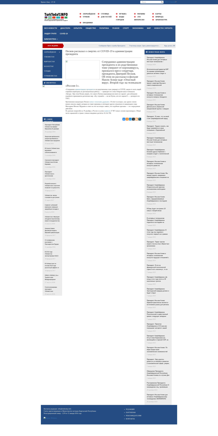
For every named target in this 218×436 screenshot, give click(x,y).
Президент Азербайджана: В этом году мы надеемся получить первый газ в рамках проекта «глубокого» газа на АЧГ (158, 232)
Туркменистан (50, 76)
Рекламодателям (133, 416)
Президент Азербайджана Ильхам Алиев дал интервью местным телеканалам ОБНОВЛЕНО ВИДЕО (157, 140)
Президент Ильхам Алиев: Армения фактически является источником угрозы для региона (158, 302)
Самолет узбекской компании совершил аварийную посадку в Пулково (51, 207)
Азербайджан (89, 14)
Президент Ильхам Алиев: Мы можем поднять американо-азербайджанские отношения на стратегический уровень (158, 175)
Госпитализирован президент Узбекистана (51, 289)
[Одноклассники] (127, 119)
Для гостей (106, 17)
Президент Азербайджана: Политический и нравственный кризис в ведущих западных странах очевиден (157, 314)
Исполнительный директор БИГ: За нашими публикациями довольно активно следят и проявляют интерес (158, 71)
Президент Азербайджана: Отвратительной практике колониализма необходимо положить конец (156, 187)
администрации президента (84, 89)
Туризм (86, 17)
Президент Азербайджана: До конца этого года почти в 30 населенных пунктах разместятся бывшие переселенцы (157, 279)
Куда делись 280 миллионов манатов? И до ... (172, 46)
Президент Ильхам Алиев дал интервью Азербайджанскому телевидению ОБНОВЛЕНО (157, 397)
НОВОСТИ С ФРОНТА (163, 28)
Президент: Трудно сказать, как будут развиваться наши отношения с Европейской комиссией (158, 128)
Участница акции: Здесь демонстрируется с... (137, 46)
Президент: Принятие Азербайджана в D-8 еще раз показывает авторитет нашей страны (157, 326)
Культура (78, 28)
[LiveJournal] (139, 119)
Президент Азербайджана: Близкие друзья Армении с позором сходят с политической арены (158, 152)
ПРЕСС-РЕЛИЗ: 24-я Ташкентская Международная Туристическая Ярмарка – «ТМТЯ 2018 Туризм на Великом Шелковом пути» (51, 278)
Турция (47, 71)
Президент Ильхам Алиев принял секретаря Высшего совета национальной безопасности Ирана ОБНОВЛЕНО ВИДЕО (156, 83)
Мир (149, 28)
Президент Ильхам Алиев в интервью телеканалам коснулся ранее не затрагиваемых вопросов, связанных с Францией (156, 164)
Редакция (130, 409)
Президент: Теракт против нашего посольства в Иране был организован (158, 244)
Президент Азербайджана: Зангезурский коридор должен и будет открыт (158, 291)
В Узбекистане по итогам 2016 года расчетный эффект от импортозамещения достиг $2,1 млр (52, 266)
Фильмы (141, 14)
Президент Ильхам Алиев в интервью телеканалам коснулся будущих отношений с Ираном (158, 256)
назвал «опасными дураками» (99, 102)
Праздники (88, 23)
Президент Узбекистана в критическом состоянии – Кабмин (51, 174)
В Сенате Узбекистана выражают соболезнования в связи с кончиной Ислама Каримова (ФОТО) (52, 151)
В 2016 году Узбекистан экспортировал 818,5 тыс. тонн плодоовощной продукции (51, 254)
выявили (107, 111)
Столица (105, 14)
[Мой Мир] (130, 119)
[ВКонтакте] (124, 119)
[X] (133, 119)
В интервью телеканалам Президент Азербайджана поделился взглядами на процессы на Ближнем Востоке (157, 220)
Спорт (126, 28)
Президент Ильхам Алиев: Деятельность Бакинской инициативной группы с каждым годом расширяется (158, 107)
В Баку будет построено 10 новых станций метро (156, 209)
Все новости (50, 28)
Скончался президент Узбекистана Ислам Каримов (52, 162)
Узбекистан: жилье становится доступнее (52, 196)
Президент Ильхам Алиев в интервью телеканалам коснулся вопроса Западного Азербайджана (157, 95)
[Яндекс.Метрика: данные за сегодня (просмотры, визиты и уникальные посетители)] (50, 418)
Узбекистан (49, 57)
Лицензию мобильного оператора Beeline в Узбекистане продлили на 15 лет (52, 139)
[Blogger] (136, 119)
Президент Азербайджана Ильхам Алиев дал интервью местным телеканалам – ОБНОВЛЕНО (157, 60)
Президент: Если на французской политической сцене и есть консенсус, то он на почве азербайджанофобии (157, 267)
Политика (104, 28)
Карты (158, 14)
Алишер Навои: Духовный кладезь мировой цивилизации (52, 230)
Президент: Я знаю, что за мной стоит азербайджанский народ (158, 117)
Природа (159, 17)
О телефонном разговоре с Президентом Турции (52, 242)
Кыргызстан (49, 61)
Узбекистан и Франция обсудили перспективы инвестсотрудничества (52, 219)
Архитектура (161, 20)
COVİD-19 (64, 34)
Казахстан (48, 66)
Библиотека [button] (50, 39)
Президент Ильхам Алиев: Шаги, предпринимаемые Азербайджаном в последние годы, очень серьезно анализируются (157, 199)
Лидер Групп (50, 34)
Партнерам (130, 412)
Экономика (138, 28)
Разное (115, 28)
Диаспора (65, 28)
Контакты (130, 419)
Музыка (122, 14)
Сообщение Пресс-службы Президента (105, 46)
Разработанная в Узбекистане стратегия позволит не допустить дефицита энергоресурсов (52, 186)
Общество (91, 28)
